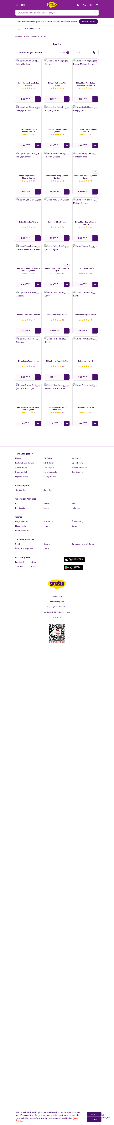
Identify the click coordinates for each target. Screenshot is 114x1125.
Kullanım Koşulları (57, 1072)
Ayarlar (94, 1119)
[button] (38, 99)
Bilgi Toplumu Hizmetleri (57, 1077)
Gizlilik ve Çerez (57, 1067)
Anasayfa (18, 36)
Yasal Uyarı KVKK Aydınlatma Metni (57, 1083)
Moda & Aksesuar (32, 36)
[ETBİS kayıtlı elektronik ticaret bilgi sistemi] (57, 1104)
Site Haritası (57, 1088)
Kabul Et (94, 1114)
